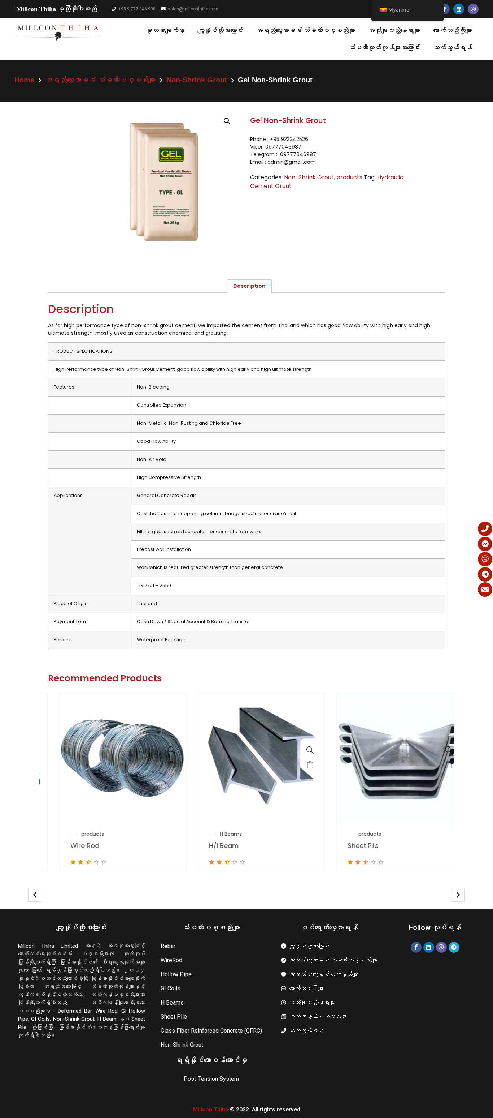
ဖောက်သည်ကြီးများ (452, 30)
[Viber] (473, 9)
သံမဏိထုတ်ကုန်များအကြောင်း (384, 47)
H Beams (216, 833)
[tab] (249, 286)
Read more (156, 764)
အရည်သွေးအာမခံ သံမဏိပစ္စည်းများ (305, 30)
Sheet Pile (348, 845)
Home (24, 80)
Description (249, 286)
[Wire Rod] (156, 750)
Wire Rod (70, 845)
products (349, 177)
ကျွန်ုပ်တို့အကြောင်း (220, 30)
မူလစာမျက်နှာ (165, 30)
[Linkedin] (458, 9)
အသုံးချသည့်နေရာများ (394, 30)
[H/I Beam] (295, 750)
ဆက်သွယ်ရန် (452, 47)
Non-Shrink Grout (196, 80)
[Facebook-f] (444, 9)
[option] (108, 782)
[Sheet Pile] (433, 750)
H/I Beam (209, 845)
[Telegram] (454, 947)
